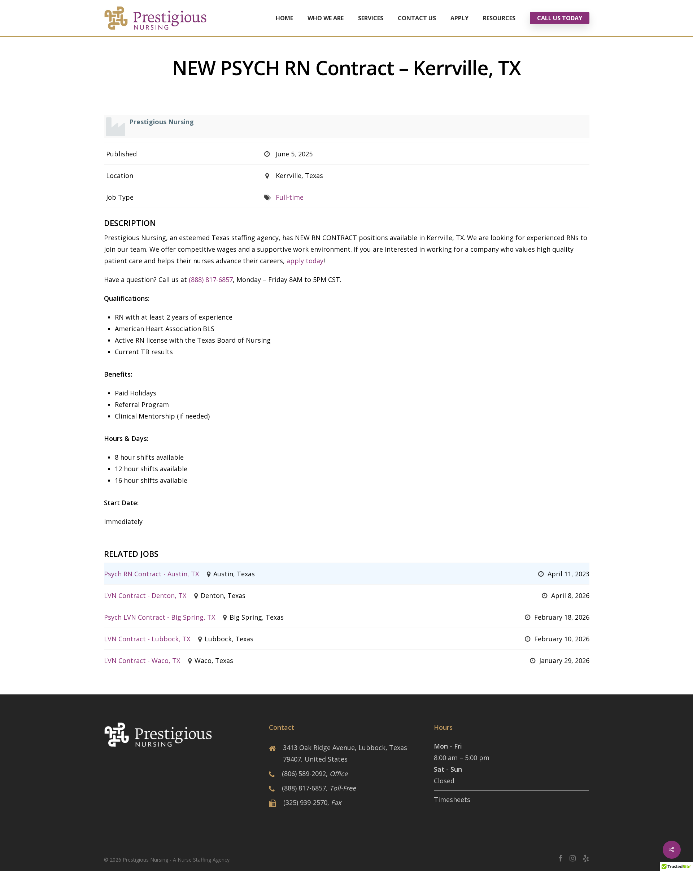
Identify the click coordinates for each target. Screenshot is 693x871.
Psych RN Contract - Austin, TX (151, 573)
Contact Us (417, 18)
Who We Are (326, 18)
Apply (459, 18)
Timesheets (452, 799)
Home (284, 18)
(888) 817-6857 (211, 279)
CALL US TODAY (559, 18)
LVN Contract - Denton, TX (145, 595)
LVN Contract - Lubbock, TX (147, 638)
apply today (305, 260)
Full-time (290, 197)
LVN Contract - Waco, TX (142, 660)
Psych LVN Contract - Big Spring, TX (159, 617)
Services (370, 18)
